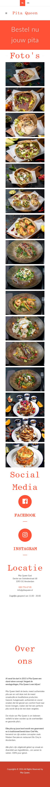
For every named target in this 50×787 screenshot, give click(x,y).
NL (23, 3)
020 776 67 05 (25, 587)
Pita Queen (25, 13)
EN (28, 3)
